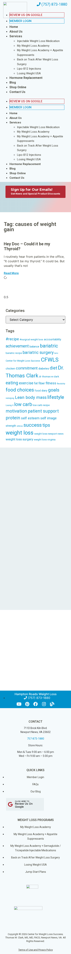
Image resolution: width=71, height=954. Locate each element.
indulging (10, 398)
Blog (12, 82)
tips (46, 425)
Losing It (9, 405)
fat (36, 383)
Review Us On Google (26, 101)
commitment (27, 368)
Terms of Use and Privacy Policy (35, 949)
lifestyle (55, 397)
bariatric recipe (14, 353)
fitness (51, 383)
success (32, 425)
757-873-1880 (35, 738)
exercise (26, 383)
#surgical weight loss (31, 339)
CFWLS (50, 360)
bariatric (49, 346)
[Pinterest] (27, 704)
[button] (33, 96)
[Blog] (52, 704)
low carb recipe (41, 405)
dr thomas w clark (49, 376)
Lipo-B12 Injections (29, 68)
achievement (17, 346)
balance (34, 346)
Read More (11, 273)
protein (13, 417)
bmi (56, 353)
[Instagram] (44, 704)
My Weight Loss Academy (33, 45)
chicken (10, 368)
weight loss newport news (48, 433)
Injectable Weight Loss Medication (38, 41)
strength (11, 425)
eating (12, 382)
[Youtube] (19, 704)
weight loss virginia (44, 439)
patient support (43, 411)
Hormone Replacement (25, 78)
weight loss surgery (19, 439)
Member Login (20, 21)
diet (53, 368)
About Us (16, 31)
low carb (23, 404)
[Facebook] (35, 704)
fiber (41, 383)
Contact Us (17, 92)
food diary (41, 390)
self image (48, 418)
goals (53, 390)
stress (20, 426)
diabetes (43, 368)
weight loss (20, 432)
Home (13, 27)
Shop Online (17, 87)
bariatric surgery (38, 352)
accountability (52, 339)
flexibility (61, 383)
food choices (20, 390)
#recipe (12, 339)
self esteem (30, 418)
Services (15, 36)
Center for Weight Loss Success (23, 360)
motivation (16, 411)
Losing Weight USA (29, 73)
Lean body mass (31, 397)
